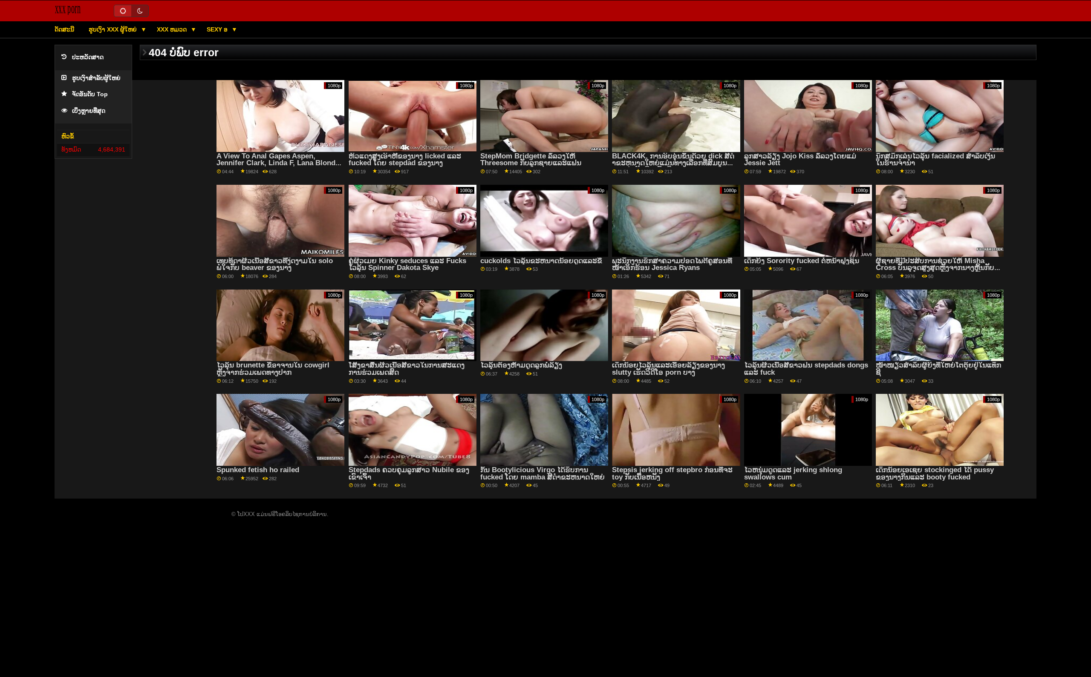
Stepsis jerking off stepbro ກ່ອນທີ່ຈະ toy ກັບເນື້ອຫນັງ (672, 473)
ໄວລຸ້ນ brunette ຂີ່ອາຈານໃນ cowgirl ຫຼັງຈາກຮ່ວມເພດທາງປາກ (272, 368)
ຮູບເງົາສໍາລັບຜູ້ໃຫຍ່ (96, 78)
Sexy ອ (218, 29)
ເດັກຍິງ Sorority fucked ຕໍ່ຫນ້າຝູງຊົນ (801, 261)
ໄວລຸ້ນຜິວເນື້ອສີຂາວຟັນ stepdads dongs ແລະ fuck (806, 368)
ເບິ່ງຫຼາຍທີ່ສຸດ (88, 111)
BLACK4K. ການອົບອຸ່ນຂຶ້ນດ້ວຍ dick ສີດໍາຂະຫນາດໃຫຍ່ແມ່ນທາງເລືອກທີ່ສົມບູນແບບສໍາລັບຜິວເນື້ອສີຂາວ (673, 163)
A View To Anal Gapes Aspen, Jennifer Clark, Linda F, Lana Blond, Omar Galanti (277, 163)
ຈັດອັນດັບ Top (90, 94)
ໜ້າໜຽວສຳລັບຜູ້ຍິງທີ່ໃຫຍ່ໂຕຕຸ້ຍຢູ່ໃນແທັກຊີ (938, 368)
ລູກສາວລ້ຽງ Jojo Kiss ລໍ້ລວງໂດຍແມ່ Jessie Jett (800, 159)
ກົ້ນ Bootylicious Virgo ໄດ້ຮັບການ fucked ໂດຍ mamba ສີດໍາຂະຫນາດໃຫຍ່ (542, 473)
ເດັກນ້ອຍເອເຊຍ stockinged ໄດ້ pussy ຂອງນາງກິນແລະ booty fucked (935, 473)
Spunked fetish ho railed (257, 470)
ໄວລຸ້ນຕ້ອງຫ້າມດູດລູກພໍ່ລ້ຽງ (521, 365)
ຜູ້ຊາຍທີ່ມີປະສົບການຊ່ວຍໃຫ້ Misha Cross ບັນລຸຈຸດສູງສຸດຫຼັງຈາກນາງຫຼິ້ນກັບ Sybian (935, 268)
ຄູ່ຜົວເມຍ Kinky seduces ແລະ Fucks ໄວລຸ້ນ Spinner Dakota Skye (407, 264)
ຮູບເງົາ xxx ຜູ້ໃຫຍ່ (114, 29)
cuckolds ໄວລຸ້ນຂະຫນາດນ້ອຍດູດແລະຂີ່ (541, 261)
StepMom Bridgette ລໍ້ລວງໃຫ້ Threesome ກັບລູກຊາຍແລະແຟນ (530, 159)
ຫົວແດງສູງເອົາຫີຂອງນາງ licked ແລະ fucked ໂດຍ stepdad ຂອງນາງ (405, 159)
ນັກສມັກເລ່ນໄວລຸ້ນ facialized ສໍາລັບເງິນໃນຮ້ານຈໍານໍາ (935, 159)
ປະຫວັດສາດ (88, 57)
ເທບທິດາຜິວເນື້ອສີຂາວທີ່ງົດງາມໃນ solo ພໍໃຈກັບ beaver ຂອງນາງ (274, 264)
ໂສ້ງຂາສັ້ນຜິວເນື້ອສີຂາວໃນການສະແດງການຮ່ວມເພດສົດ (407, 368)
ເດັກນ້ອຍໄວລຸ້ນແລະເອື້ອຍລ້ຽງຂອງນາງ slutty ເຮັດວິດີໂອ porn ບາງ (668, 368)
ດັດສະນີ (64, 29)
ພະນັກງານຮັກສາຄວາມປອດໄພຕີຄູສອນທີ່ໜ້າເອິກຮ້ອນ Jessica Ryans (672, 264)
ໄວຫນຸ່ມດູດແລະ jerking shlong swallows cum (793, 473)
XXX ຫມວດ (172, 29)
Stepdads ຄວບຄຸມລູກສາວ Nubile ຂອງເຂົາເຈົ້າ (409, 473)
